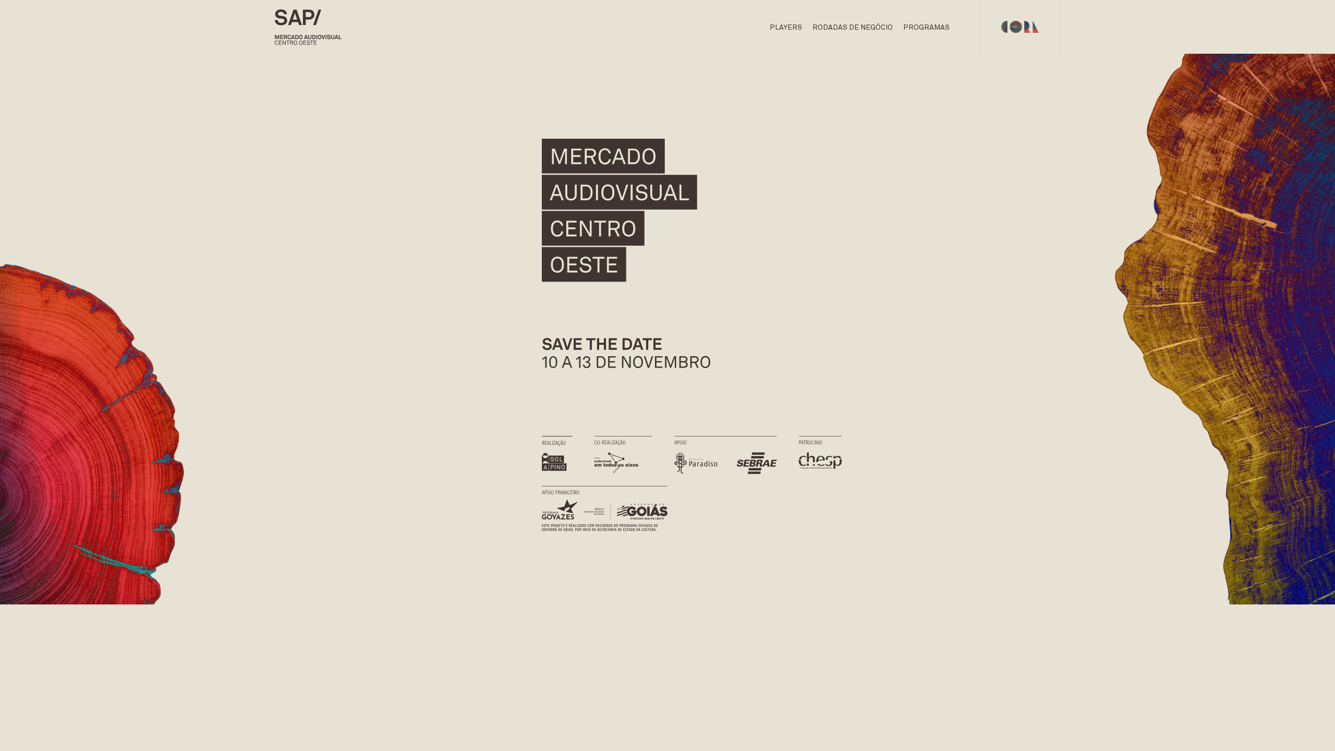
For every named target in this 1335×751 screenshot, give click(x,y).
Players (786, 27)
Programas (926, 27)
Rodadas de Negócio (852, 27)
